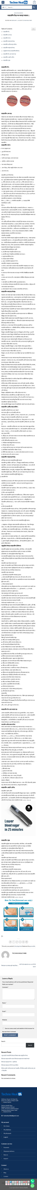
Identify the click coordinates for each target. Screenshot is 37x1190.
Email (4, 1011)
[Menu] (3, 2)
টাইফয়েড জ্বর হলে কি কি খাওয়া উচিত (9, 1065)
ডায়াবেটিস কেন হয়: (7, 35)
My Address (7, 1130)
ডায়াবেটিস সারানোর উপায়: (9, 47)
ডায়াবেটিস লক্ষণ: (7, 38)
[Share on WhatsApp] (10, 941)
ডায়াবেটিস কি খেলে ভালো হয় (9, 54)
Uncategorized (18, 13)
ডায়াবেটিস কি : (6, 31)
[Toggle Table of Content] (33, 28)
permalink (32, 946)
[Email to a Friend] (20, 941)
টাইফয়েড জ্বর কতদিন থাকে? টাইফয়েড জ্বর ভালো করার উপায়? (15, 1058)
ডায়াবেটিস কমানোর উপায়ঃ (9, 41)
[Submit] (34, 7)
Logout (6, 1137)
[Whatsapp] (32, 1186)
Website (4, 1020)
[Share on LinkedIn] (26, 941)
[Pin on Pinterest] (23, 941)
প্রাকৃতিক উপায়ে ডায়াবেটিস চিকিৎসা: (11, 51)
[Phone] (32, 1181)
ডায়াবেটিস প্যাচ (6, 60)
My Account (7, 1133)
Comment (5, 987)
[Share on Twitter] (16, 941)
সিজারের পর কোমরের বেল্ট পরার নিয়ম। (9, 965)
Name (4, 1003)
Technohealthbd (27, 20)
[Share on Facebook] (13, 941)
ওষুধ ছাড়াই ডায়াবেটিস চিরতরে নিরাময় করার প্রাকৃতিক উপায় (14, 1055)
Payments (6, 1147)
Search (3, 1041)
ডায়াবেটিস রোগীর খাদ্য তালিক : (10, 44)
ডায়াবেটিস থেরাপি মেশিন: (8, 57)
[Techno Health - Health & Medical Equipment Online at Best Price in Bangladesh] (18, 2)
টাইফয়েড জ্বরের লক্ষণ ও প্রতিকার (9, 1062)
